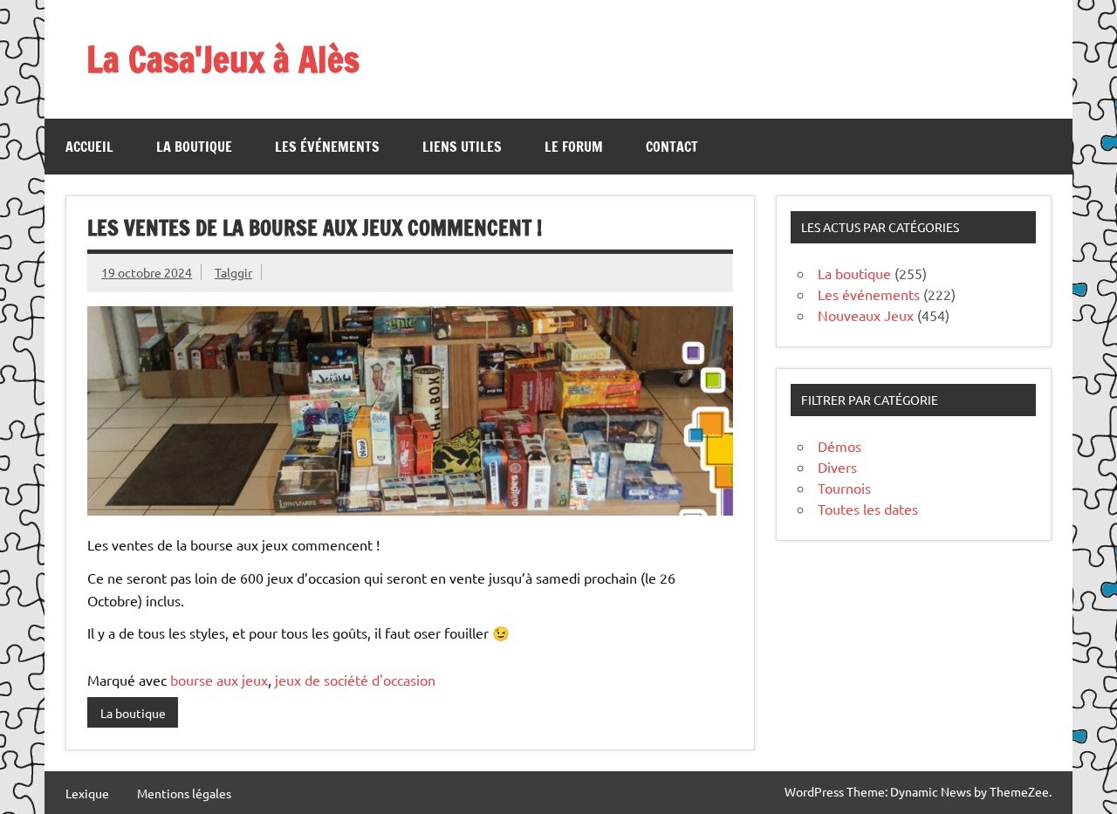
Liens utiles (462, 146)
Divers (837, 466)
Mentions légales (184, 793)
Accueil (89, 146)
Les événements (327, 146)
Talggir (233, 272)
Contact (672, 146)
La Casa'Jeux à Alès (223, 59)
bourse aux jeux (219, 679)
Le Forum (574, 146)
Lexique (87, 793)
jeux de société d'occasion (355, 679)
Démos (839, 446)
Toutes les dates (868, 508)
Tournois (844, 487)
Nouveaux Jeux (866, 315)
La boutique (194, 146)
